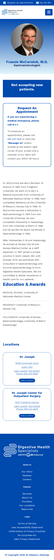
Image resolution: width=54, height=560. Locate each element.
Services (27, 493)
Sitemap (44, 554)
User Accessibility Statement (27, 527)
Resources (27, 509)
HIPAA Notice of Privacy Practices (27, 531)
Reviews (27, 475)
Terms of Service (27, 523)
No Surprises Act (27, 535)
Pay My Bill (45, 2)
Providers (27, 501)
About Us (27, 497)
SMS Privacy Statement (27, 539)
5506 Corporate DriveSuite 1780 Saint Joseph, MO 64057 (27, 367)
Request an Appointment (20, 2)
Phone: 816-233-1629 (27, 373)
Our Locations (27, 505)
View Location (27, 381)
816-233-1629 (14, 139)
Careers (27, 479)
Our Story (27, 471)
